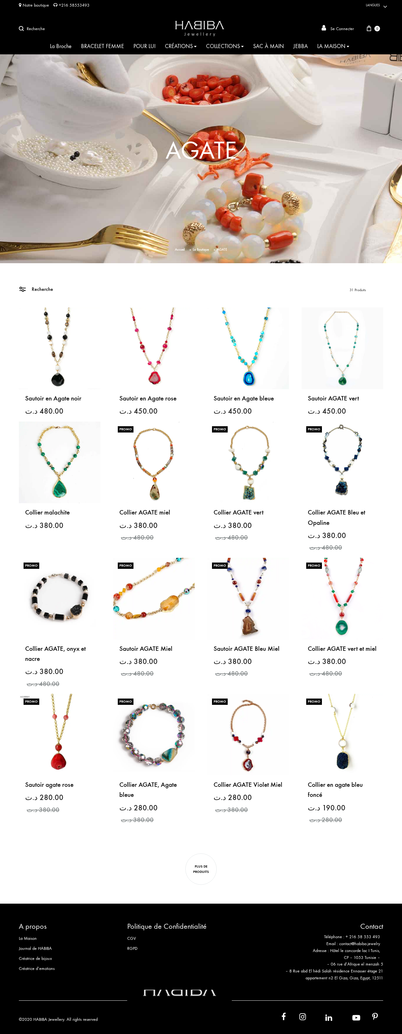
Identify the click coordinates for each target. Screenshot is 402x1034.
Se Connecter (341, 28)
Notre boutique (35, 5)
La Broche (61, 46)
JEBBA (300, 46)
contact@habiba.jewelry (359, 943)
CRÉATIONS (179, 46)
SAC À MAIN (268, 46)
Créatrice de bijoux (35, 958)
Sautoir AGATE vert (333, 398)
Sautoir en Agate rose (148, 398)
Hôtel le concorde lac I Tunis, (355, 950)
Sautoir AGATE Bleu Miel (247, 649)
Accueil (180, 250)
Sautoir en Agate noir (53, 398)
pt (370, 1018)
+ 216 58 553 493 (362, 936)
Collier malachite (47, 512)
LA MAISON (331, 46)
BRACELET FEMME (102, 46)
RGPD (132, 948)
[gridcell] (329, 940)
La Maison (28, 938)
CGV (131, 938)
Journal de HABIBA (35, 948)
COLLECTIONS (223, 46)
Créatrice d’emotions (37, 968)
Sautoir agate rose (49, 785)
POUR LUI (144, 46)
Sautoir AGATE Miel (145, 649)
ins (297, 1018)
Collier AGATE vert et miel (342, 649)
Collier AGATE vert (238, 512)
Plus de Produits (201, 869)
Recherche (41, 289)
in (321, 1017)
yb (348, 1017)
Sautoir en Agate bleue (244, 398)
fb (279, 1018)
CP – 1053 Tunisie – (362, 957)
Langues (373, 5)
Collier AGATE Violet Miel (248, 785)
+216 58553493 (73, 5)
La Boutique (201, 250)
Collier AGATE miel (144, 512)
